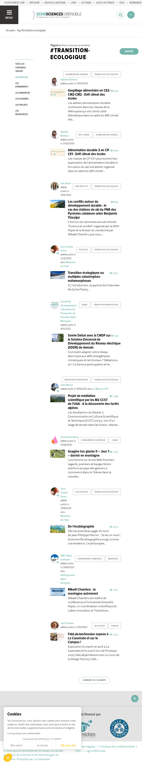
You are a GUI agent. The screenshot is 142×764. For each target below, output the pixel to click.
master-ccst (81, 186)
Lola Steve (65, 183)
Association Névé (69, 437)
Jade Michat (66, 385)
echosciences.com (15, 2)
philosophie (81, 492)
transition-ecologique (106, 74)
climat (115, 440)
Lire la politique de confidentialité (23, 733)
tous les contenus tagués (20, 67)
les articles (21, 77)
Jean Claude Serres (64, 492)
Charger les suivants (94, 680)
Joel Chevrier (67, 623)
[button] (7, 757)
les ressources (21, 112)
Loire (73, 2)
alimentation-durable (77, 74)
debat (84, 305)
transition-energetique (106, 305)
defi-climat (83, 135)
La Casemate (41, 759)
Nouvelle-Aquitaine (55, 2)
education (99, 626)
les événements (21, 85)
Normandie (135, 2)
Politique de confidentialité (116, 746)
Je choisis (42, 745)
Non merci (17, 745)
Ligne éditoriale (95, 750)
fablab (114, 626)
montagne (113, 559)
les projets (21, 105)
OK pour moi (68, 745)
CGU (78, 750)
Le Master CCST (101, 389)
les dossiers (21, 98)
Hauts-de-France (105, 2)
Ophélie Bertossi (68, 79)
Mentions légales (84, 746)
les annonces (22, 93)
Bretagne (35, 2)
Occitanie (86, 2)
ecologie (83, 249)
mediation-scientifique (76, 380)
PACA (121, 2)
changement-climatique (93, 440)
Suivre (129, 51)
